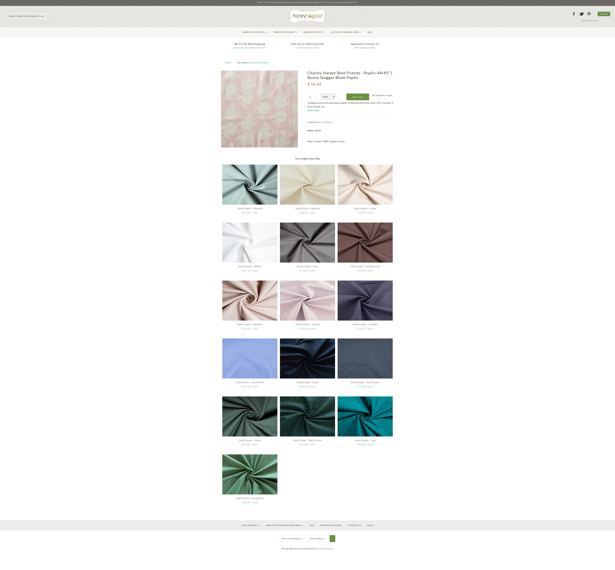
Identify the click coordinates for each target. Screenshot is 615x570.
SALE (370, 32)
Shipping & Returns (331, 525)
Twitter (581, 13)
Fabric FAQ (313, 110)
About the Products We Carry (284, 525)
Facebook (573, 13)
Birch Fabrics (324, 122)
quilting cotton (258, 62)
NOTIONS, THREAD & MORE (346, 32)
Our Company (250, 525)
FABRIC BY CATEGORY (254, 32)
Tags (228, 62)
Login (596, 21)
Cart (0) (604, 14)
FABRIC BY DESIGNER (285, 32)
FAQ (311, 525)
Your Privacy (327, 548)
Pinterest (588, 13)
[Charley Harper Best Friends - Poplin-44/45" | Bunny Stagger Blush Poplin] (259, 72)
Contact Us (354, 525)
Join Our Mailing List (292, 538)
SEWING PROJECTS (314, 32)
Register (586, 21)
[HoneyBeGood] (307, 10)
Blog (370, 525)
